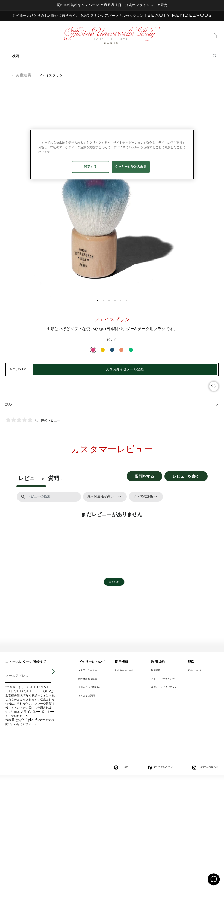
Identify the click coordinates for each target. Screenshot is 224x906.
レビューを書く (186, 476)
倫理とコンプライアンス (164, 687)
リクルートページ (124, 670)
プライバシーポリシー (37, 712)
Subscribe (49, 675)
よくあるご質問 (86, 695)
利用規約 (155, 670)
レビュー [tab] (31, 478)
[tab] (55, 479)
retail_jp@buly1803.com (25, 720)
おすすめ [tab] (114, 582)
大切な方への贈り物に (90, 687)
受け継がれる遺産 (87, 679)
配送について (195, 670)
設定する (90, 166)
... (6, 75)
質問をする (144, 476)
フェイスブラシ (51, 75)
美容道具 (23, 75)
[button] (97, 300)
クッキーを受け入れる (131, 166)
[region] (112, 154)
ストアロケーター (87, 670)
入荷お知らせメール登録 (125, 369)
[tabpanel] (112, 532)
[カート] (215, 35)
